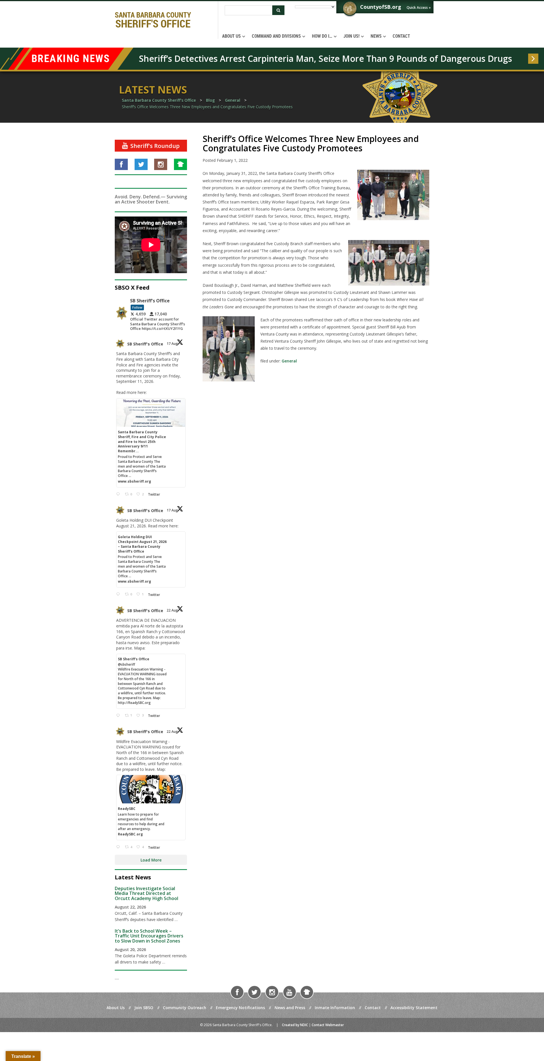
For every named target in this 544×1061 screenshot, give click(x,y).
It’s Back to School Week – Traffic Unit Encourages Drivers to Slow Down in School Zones (149, 936)
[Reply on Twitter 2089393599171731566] (119, 594)
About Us (116, 1007)
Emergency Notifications (240, 1007)
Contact (373, 1007)
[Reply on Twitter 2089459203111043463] (119, 494)
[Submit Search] (278, 10)
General (289, 361)
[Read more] (533, 59)
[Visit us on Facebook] (121, 164)
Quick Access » (419, 7)
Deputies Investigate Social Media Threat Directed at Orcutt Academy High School (146, 893)
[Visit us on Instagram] (160, 164)
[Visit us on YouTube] (289, 992)
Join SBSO (143, 1007)
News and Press (290, 1007)
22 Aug (173, 610)
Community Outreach (184, 1007)
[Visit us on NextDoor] (180, 164)
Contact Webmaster (328, 1024)
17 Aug (173, 343)
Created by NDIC (295, 1024)
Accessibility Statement (413, 1007)
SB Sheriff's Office (145, 344)
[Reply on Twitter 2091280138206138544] (119, 715)
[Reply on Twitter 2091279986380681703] (119, 847)
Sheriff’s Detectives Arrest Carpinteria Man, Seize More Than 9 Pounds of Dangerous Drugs (325, 58)
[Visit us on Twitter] (141, 164)
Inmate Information (335, 1007)
